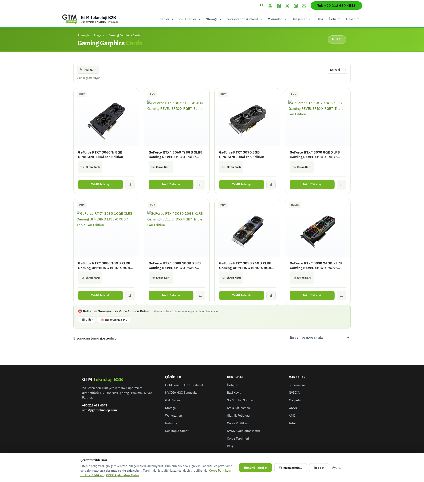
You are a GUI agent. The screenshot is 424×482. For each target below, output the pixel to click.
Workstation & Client (242, 19)
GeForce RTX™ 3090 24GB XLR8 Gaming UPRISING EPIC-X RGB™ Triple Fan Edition (246, 265)
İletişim (334, 19)
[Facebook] (279, 6)
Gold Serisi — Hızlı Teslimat (184, 385)
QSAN (293, 408)
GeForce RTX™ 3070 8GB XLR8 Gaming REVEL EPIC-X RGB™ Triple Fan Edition (315, 154)
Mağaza (99, 35)
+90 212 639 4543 (94, 405)
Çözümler (275, 19)
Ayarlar (337, 467)
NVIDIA (294, 393)
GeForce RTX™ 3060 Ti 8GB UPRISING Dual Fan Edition (100, 154)
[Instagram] (295, 6)
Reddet (319, 468)
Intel (292, 423)
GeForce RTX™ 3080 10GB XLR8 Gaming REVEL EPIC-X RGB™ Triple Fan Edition (175, 265)
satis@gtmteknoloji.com (99, 410)
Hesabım (352, 19)
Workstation (173, 415)
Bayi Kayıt (234, 393)
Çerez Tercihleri (238, 438)
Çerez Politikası (238, 423)
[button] (262, 5)
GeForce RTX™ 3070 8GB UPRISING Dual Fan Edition (241, 154)
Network (171, 423)
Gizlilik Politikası (238, 415)
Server (164, 19)
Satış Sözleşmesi (239, 408)
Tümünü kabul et (255, 468)
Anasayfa (84, 35)
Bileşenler (299, 19)
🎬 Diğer (87, 320)
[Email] (304, 6)
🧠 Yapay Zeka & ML (113, 320)
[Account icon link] (270, 6)
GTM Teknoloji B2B (98, 17)
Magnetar (295, 400)
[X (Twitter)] (287, 6)
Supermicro (297, 385)
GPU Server (187, 19)
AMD (292, 415)
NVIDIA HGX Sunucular (181, 393)
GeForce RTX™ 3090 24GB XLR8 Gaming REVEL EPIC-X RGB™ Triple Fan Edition (316, 265)
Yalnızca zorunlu (290, 468)
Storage (212, 19)
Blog (320, 19)
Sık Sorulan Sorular (240, 400)
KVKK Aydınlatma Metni (243, 431)
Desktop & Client (177, 431)
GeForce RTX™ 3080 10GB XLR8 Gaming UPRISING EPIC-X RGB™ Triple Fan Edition (105, 265)
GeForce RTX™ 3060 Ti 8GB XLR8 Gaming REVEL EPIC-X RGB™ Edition (176, 154)
